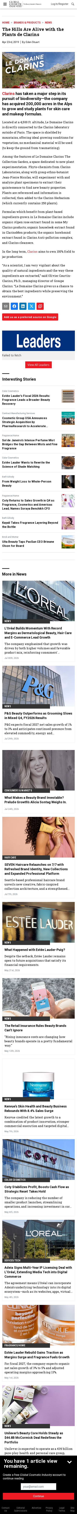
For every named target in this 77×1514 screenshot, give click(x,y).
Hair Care (10, 857)
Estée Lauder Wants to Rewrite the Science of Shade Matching (26, 464)
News (48, 22)
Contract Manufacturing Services (18, 413)
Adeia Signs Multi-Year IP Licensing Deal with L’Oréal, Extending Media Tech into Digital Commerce (38, 1272)
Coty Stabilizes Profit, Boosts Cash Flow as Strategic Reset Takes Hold (36, 1189)
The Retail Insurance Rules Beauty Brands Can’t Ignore (35, 1028)
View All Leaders (39, 365)
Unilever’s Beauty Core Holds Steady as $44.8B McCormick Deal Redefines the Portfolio (33, 1437)
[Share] (14, 306)
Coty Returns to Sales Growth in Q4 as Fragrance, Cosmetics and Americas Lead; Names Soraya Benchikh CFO (28, 504)
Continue (38, 1496)
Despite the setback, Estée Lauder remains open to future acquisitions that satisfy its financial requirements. (35, 960)
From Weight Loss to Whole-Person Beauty (26, 483)
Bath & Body (8, 477)
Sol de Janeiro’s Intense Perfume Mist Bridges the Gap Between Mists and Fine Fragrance (29, 444)
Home (5, 22)
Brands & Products (27, 22)
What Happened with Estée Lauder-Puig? (34, 950)
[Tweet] (31, 306)
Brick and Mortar (10, 537)
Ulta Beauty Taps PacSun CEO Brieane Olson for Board (28, 543)
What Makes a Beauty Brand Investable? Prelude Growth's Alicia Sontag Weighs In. (35, 800)
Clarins (8, 93)
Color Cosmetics (10, 391)
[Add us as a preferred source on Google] (40, 306)
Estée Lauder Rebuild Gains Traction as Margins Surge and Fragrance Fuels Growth (36, 1355)
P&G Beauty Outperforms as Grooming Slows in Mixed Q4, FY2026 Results (38, 715)
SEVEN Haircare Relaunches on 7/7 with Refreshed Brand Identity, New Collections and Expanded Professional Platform (36, 869)
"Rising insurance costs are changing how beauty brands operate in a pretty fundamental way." (38, 1041)
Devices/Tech (12, 1260)
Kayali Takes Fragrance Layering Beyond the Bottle (30, 524)
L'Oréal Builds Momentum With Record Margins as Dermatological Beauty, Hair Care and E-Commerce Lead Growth (38, 632)
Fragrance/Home (10, 435)
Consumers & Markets (18, 790)
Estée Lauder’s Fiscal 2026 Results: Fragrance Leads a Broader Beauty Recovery (26, 400)
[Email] (5, 306)
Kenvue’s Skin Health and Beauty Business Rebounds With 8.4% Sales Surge (35, 1108)
